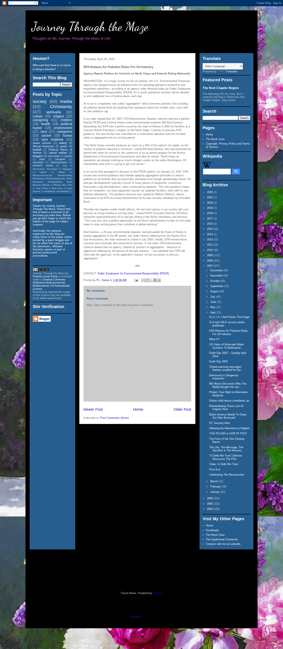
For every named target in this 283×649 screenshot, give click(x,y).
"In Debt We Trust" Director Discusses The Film (225, 457)
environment (63, 128)
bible (42, 159)
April (213, 312)
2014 (210, 234)
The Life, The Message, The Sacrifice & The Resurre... (226, 449)
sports (64, 146)
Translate (231, 71)
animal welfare (58, 152)
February (216, 486)
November (216, 275)
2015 (210, 228)
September (217, 286)
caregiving (40, 120)
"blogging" (67, 169)
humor (67, 135)
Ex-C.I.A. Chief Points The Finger (229, 317)
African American (43, 146)
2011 (210, 244)
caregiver (60, 159)
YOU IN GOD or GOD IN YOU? (228, 433)
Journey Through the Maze (90, 26)
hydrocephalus (59, 162)
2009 (210, 255)
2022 (210, 197)
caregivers (64, 131)
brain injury (57, 188)
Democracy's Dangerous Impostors (223, 377)
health (45, 124)
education (38, 162)
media (66, 101)
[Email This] (143, 280)
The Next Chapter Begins (221, 88)
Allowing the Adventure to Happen (229, 428)
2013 (210, 239)
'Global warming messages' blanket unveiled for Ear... (226, 368)
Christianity (61, 106)
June (213, 301)
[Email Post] (136, 280)
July (213, 296)
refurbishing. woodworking (56, 191)
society (40, 101)
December (216, 270)
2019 (210, 207)
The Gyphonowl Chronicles (222, 539)
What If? (214, 339)
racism (46, 135)
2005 (210, 503)
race (44, 131)
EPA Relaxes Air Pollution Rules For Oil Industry (228, 332)
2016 (210, 223)
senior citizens (42, 143)
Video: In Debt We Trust (223, 464)
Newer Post (93, 409)
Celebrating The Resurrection (226, 474)
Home (138, 409)
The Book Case (215, 139)
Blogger (157, 593)
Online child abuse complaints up (229, 400)
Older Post (182, 409)
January (215, 491)
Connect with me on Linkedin (223, 544)
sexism (68, 156)
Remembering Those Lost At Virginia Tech (226, 407)
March (214, 481)
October (215, 280)
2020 (210, 202)
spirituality (53, 112)
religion (58, 116)
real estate (54, 156)
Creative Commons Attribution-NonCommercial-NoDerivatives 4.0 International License (51, 284)
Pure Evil (214, 469)
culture (38, 116)
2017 (210, 218)
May (213, 307)
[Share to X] (151, 280)
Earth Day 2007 (218, 361)
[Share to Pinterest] (159, 280)
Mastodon (136, 616)
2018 (210, 213)
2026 (210, 192)
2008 (210, 260)
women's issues (43, 165)
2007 (210, 265)
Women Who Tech (63, 185)
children (66, 120)
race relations (52, 139)
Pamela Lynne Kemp (45, 276)
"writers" (43, 172)
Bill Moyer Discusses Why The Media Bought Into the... (227, 385)
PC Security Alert (219, 423)
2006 (210, 498)
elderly (63, 143)
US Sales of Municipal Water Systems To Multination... (226, 346)
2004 (210, 508)
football (37, 149)
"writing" (61, 172)
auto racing (41, 188)
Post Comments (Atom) (114, 417)
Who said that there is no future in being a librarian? (51, 67)
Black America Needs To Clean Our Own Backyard (228, 416)
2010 (210, 250)
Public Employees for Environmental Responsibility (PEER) (133, 273)
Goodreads (212, 530)
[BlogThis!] (147, 280)
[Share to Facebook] (155, 280)
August (215, 291)
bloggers (38, 156)
